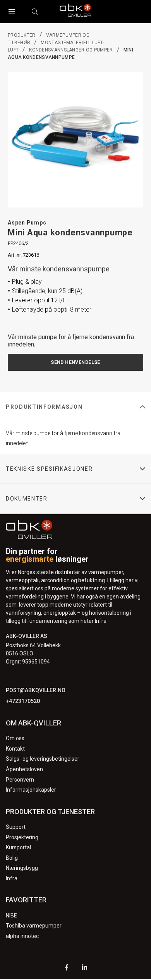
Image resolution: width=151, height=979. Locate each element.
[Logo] (75, 11)
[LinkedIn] (84, 968)
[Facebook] (67, 968)
